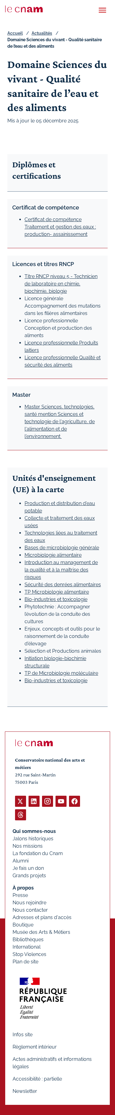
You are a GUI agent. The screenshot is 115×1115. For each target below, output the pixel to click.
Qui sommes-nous (34, 831)
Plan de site (25, 962)
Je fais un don (28, 868)
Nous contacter (30, 910)
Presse (20, 895)
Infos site (23, 1034)
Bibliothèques (28, 939)
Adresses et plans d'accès (42, 917)
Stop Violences (29, 954)
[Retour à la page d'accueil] (24, 9)
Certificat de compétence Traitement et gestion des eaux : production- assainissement (60, 227)
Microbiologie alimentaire (53, 555)
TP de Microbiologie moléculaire (61, 673)
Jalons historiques (33, 839)
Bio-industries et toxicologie (56, 599)
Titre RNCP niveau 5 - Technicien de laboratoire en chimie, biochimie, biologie (61, 283)
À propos (23, 888)
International (26, 947)
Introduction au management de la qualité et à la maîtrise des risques (61, 569)
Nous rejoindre (29, 903)
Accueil (15, 33)
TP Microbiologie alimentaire (57, 592)
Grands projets (29, 875)
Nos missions (28, 846)
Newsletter (25, 1091)
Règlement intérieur (35, 1047)
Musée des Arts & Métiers (41, 932)
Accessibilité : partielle (37, 1079)
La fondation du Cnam (38, 853)
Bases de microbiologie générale (62, 548)
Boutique (23, 925)
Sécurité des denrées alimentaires (63, 584)
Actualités (42, 33)
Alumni (21, 861)
